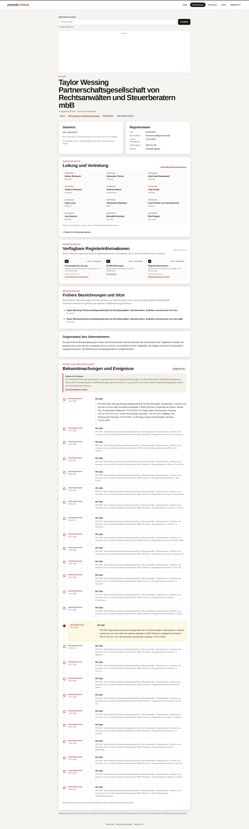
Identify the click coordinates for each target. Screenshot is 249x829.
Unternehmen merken (125, 116)
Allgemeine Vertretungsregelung (77, 232)
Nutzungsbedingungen (124, 824)
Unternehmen (198, 5)
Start (185, 5)
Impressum (110, 824)
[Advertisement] (124, 53)
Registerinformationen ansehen (159, 277)
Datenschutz (138, 824)
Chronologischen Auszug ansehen (77, 277)
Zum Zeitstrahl (111, 274)
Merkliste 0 (235, 5)
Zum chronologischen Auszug (76, 389)
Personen (212, 5)
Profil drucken (108, 116)
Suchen (184, 22)
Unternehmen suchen (67, 17)
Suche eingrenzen (67, 27)
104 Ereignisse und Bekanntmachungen (84, 116)
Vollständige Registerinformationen (173, 167)
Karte (224, 5)
